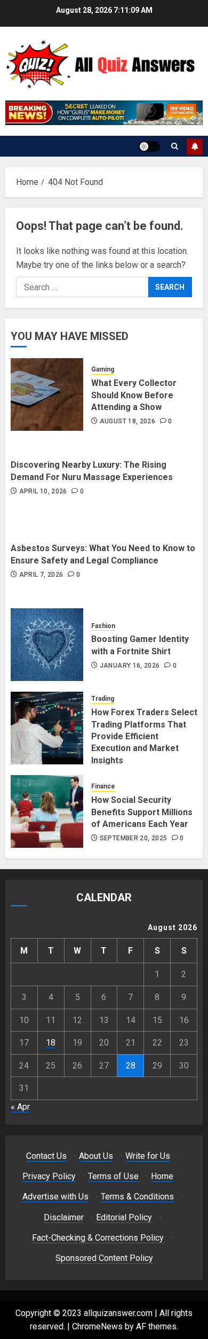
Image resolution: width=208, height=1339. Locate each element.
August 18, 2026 (127, 421)
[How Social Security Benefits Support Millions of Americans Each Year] (47, 811)
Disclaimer (64, 1217)
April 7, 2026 (41, 574)
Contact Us (46, 1156)
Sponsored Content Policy (104, 1258)
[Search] (174, 146)
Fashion (103, 626)
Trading (102, 698)
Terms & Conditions (137, 1196)
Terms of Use (113, 1176)
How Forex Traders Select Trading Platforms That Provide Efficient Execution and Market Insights (144, 736)
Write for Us (147, 1156)
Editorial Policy (124, 1217)
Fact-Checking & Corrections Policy (98, 1238)
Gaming (102, 369)
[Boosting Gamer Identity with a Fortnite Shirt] (47, 644)
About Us (96, 1156)
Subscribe (195, 146)
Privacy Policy (49, 1176)
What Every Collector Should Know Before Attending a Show (134, 395)
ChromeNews (97, 1326)
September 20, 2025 (133, 838)
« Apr (20, 1107)
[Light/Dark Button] (149, 146)
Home (162, 1176)
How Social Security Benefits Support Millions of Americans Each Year (142, 812)
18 (50, 1043)
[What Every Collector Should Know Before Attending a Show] (47, 394)
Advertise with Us (55, 1196)
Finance (103, 786)
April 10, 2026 (43, 491)
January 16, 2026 (130, 665)
